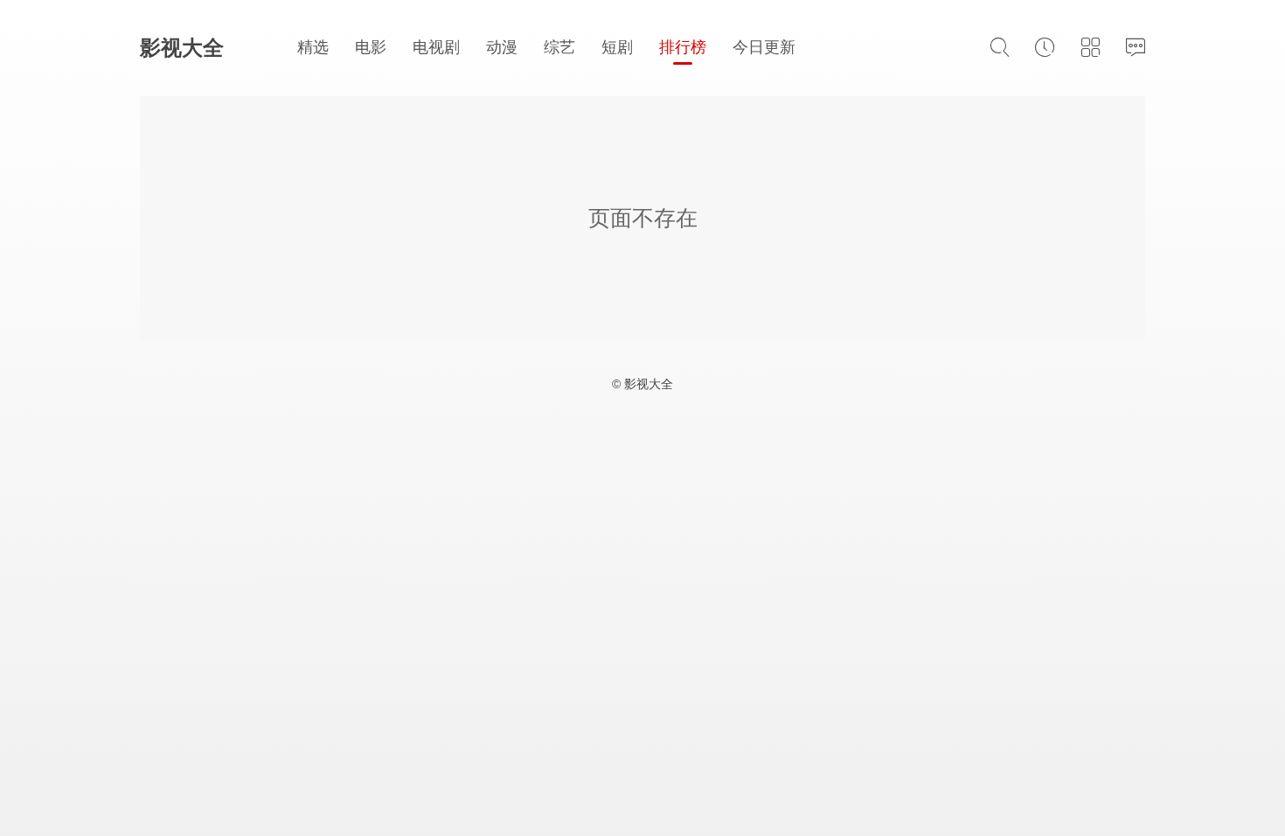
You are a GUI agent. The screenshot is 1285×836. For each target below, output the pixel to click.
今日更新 (764, 47)
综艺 (559, 47)
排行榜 (682, 47)
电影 (370, 47)
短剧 (617, 47)
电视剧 (436, 47)
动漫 (501, 47)
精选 (313, 47)
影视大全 (182, 47)
